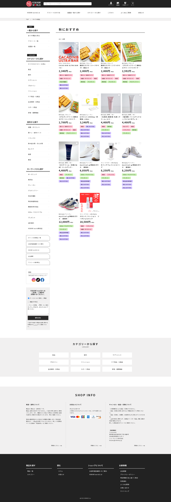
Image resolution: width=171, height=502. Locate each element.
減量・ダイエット (34, 127)
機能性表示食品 (33, 207)
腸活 (29, 160)
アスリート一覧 (33, 41)
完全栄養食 (31, 196)
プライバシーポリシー (127, 474)
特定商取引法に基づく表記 (129, 478)
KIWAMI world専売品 (35, 228)
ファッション (32, 91)
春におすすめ (64, 85)
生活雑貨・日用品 (34, 102)
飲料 (29, 75)
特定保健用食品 (33, 201)
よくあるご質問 (126, 13)
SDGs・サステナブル (35, 212)
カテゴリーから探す (94, 13)
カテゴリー (31, 474)
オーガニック (32, 174)
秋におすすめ (85, 130)
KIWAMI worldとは (33, 13)
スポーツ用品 (32, 107)
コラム (60, 471)
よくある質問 (124, 484)
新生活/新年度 (85, 181)
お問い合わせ (124, 488)
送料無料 (31, 223)
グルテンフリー (33, 190)
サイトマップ (124, 491)
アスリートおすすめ (53, 13)
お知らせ (141, 13)
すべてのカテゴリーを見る (37, 64)
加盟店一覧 (31, 46)
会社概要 (30, 256)
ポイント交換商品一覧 (34, 238)
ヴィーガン (31, 185)
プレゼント (31, 218)
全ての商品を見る (34, 36)
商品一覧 (30, 471)
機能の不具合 (34, 302)
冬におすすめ (85, 136)
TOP (27, 19)
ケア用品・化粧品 (34, 96)
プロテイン (31, 86)
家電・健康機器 (33, 113)
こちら (35, 324)
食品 (29, 69)
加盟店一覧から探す (74, 13)
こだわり (111, 13)
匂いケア (31, 149)
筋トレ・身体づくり (34, 133)
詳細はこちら (95, 445)
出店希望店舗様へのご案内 (35, 244)
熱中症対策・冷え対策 (35, 143)
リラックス (31, 138)
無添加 (30, 180)
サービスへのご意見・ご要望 (38, 298)
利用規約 (123, 481)
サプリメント (32, 80)
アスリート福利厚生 (34, 262)
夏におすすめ (64, 88)
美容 (29, 154)
